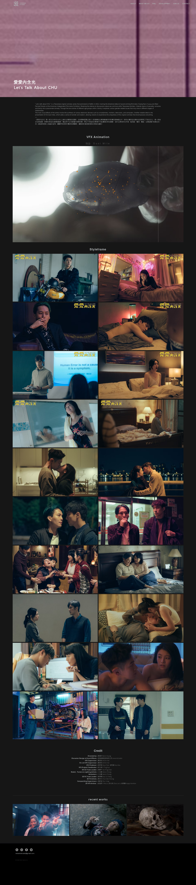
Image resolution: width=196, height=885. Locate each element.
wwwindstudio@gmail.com (25, 853)
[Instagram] (21, 849)
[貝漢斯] (17, 849)
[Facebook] (26, 849)
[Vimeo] (31, 849)
